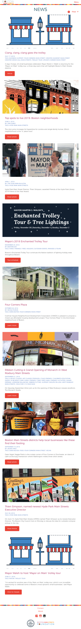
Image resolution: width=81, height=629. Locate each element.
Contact (40, 608)
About (40, 611)
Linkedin (44, 616)
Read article (12, 137)
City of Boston (31, 623)
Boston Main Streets (8, 2)
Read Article (12, 529)
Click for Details (13, 592)
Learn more (11, 325)
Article (9, 73)
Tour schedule (12, 260)
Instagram (40, 616)
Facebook (36, 616)
